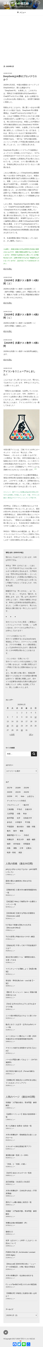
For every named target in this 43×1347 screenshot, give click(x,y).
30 (22, 730)
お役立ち (30, 796)
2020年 (9, 792)
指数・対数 (31, 827)
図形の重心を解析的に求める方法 (19, 881)
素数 (15, 848)
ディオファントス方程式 (16, 801)
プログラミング (13, 805)
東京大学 (20, 839)
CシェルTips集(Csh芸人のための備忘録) (21, 1284)
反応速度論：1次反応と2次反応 (18, 1182)
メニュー (22, 12)
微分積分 (20, 827)
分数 (18, 814)
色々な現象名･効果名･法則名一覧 (19, 1126)
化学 (18, 818)
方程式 (26, 835)
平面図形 (10, 827)
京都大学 (28, 809)
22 (17, 726)
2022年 (26, 792)
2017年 (9, 788)
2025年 (9, 796)
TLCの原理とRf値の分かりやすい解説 (20, 937)
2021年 (18, 792)
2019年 (26, 788)
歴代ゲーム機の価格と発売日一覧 (19, 1202)
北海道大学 (27, 818)
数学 (15, 831)
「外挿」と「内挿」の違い (16, 1164)
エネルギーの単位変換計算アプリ (19, 1146)
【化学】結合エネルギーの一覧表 (19, 1173)
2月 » (31, 735)
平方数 (27, 822)
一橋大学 (25, 805)
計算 (21, 848)
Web (22, 796)
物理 (8, 844)
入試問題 (10, 814)
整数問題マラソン (14, 835)
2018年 (18, 788)
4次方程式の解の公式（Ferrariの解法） (21, 1071)
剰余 (25, 814)
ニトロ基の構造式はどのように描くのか (21, 1016)
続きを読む (7, 269)
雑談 (20, 852)
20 (8, 726)
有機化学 (10, 839)
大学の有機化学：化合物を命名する (19, 1275)
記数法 (28, 848)
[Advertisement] (21, 38)
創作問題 (10, 818)
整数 (21, 831)
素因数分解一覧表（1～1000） (17, 1155)
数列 (8, 831)
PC (16, 796)
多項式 (9, 822)
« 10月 (12, 735)
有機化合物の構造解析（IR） (17, 1223)
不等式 (19, 809)
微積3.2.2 (9, 1232)
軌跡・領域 (11, 852)
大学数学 (18, 822)
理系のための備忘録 (16, 3)
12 (35, 717)
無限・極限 (31, 839)
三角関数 (10, 809)
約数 (8, 848)
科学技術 (16, 844)
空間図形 (26, 844)
